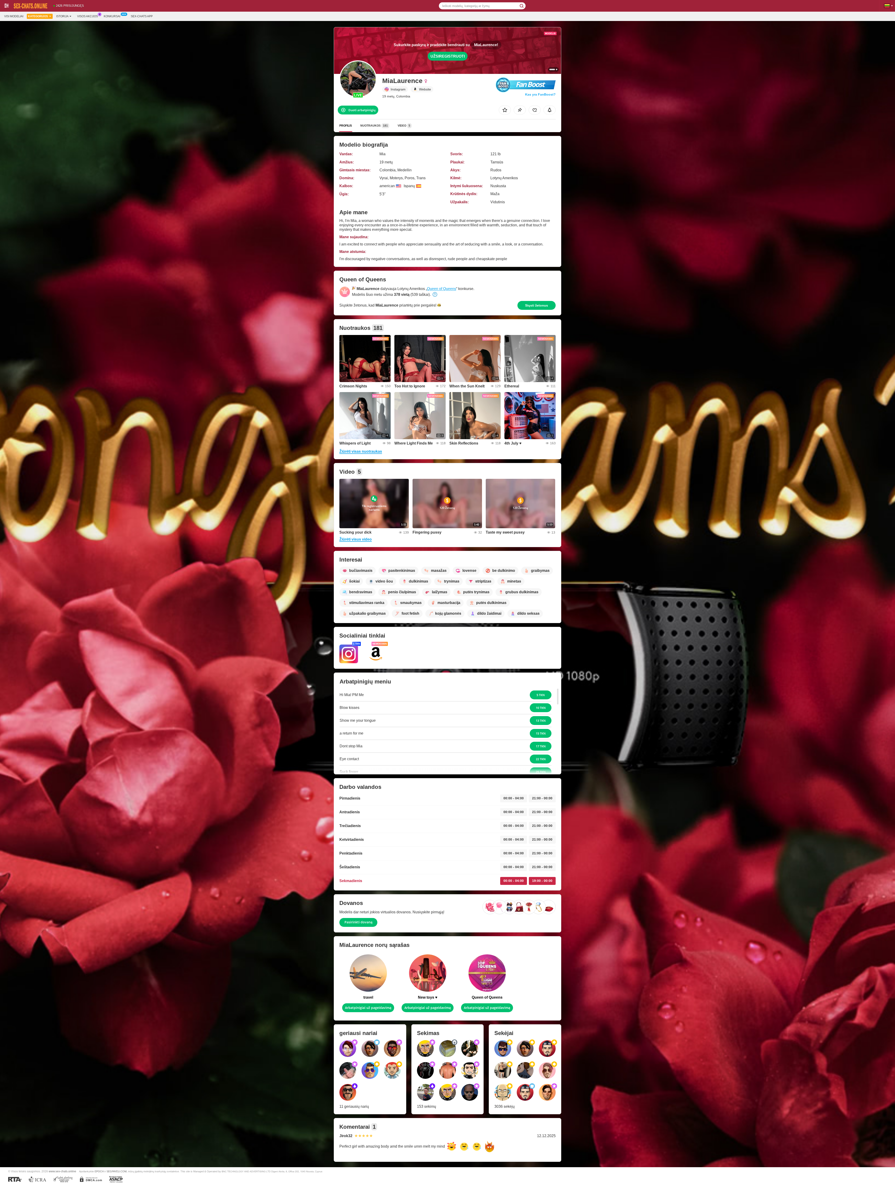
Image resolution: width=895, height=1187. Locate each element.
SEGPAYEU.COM (117, 1171)
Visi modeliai (13, 16)
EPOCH (99, 1171)
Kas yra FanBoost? (540, 94)
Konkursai (112, 16)
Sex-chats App (142, 16)
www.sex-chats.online (62, 1171)
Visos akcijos (87, 16)
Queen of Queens (441, 289)
